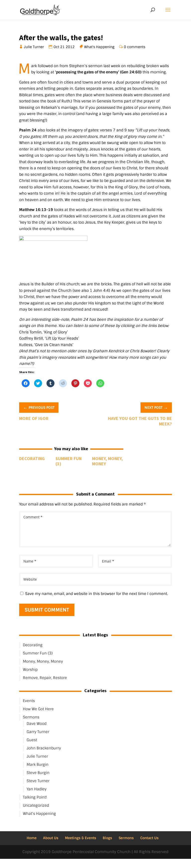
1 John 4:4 (99, 290)
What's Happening (99, 47)
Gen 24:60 (130, 72)
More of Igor (33, 418)
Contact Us (149, 838)
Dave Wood (37, 723)
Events (29, 700)
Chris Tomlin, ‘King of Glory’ (43, 332)
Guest (32, 740)
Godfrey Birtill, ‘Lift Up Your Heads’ (49, 338)
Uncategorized (36, 805)
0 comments (134, 47)
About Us (50, 838)
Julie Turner (34, 47)
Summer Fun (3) (68, 461)
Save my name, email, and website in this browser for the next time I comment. (96, 593)
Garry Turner (38, 731)
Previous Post (38, 407)
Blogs (107, 838)
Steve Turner (38, 780)
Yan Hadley (37, 789)
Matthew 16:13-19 (36, 209)
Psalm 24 (28, 130)
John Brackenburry (44, 748)
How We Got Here (38, 709)
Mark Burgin (37, 764)
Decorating (32, 458)
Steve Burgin (38, 772)
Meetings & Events (80, 838)
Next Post (156, 407)
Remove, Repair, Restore (45, 677)
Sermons (31, 717)
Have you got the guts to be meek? (140, 421)
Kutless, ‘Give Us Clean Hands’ (46, 344)
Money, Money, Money (107, 461)
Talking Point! (35, 797)
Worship (30, 669)
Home (32, 838)
